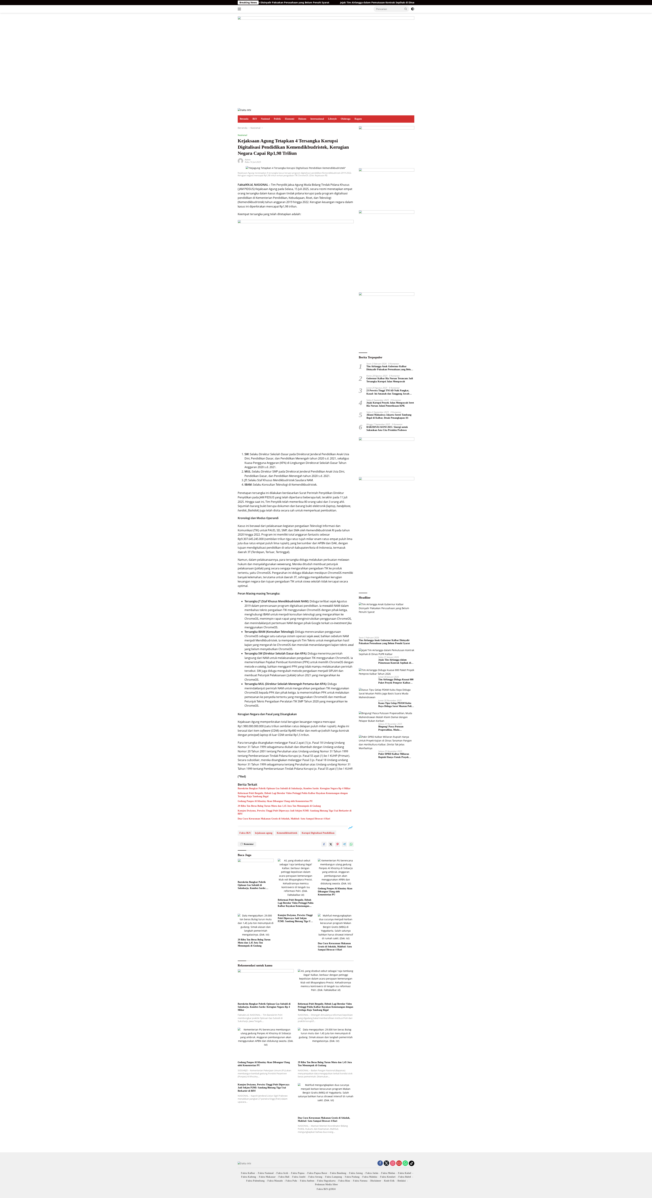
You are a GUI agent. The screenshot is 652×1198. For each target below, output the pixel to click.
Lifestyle (332, 119)
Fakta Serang (315, 1177)
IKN (254, 119)
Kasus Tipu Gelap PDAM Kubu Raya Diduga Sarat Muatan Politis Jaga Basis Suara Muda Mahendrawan (396, 705)
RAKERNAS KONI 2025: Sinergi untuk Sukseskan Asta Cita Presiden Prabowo (387, 428)
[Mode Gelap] (412, 9)
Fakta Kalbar (248, 1173)
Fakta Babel (404, 1177)
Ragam (358, 119)
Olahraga (345, 119)
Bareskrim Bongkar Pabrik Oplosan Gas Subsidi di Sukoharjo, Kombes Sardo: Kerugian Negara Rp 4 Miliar (294, 788)
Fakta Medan (388, 1173)
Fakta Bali (283, 1177)
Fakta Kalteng (248, 1177)
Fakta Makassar (267, 1177)
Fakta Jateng (356, 1173)
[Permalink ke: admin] (240, 160)
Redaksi (401, 1180)
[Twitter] (386, 1163)
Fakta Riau (344, 1180)
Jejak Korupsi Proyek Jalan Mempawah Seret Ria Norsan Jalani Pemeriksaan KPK (390, 404)
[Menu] (240, 9)
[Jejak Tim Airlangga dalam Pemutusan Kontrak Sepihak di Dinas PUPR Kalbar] (386, 652)
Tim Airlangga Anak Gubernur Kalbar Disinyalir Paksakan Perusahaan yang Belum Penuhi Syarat (389, 368)
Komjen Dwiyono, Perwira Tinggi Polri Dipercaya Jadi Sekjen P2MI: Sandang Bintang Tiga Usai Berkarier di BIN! (294, 812)
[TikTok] (411, 1163)
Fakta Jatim (372, 1173)
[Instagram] (392, 1163)
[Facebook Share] (324, 844)
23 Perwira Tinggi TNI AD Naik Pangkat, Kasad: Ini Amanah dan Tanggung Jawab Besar (387, 392)
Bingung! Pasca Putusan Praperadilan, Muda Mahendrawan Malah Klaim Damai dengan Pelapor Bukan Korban (393, 728)
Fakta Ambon (307, 1180)
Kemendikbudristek (287, 833)
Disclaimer (375, 1180)
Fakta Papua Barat (317, 1173)
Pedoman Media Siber (326, 1184)
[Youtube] (399, 1163)
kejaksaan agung (263, 833)
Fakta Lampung (333, 1177)
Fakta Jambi (298, 1177)
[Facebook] (380, 1163)
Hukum (302, 119)
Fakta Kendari (387, 1177)
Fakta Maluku (369, 1177)
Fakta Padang (352, 1177)
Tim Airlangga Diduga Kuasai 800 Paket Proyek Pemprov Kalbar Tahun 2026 (411, 2)
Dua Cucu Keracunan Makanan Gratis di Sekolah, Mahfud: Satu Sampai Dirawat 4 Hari (284, 818)
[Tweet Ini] (330, 844)
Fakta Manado (275, 1180)
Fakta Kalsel (404, 1173)
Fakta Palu (291, 1180)
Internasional (317, 119)
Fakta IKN (245, 833)
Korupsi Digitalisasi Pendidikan (318, 833)
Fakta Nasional (266, 1173)
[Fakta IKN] (244, 109)
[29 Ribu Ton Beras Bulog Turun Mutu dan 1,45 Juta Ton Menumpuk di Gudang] (256, 925)
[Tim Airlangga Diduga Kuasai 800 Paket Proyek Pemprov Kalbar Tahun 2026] (386, 672)
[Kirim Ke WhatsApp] (351, 844)
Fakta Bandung (338, 1173)
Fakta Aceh (282, 1173)
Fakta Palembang (255, 1180)
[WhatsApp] (405, 1163)
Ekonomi (289, 119)
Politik (277, 119)
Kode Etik (389, 1180)
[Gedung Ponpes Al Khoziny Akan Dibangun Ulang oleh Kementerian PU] (336, 872)
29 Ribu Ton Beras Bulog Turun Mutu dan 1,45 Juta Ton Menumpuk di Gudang (279, 806)
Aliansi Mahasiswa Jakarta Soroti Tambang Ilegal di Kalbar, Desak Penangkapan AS (388, 416)
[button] (405, 9)
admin (248, 159)
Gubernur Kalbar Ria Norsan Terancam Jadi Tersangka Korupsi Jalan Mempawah (389, 380)
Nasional (265, 119)
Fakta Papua (297, 1173)
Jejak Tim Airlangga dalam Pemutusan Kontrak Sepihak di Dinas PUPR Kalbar (311, 2)
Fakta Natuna (360, 1180)
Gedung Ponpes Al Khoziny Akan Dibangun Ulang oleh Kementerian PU (275, 801)
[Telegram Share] (344, 844)
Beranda (244, 119)
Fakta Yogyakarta (326, 1180)
